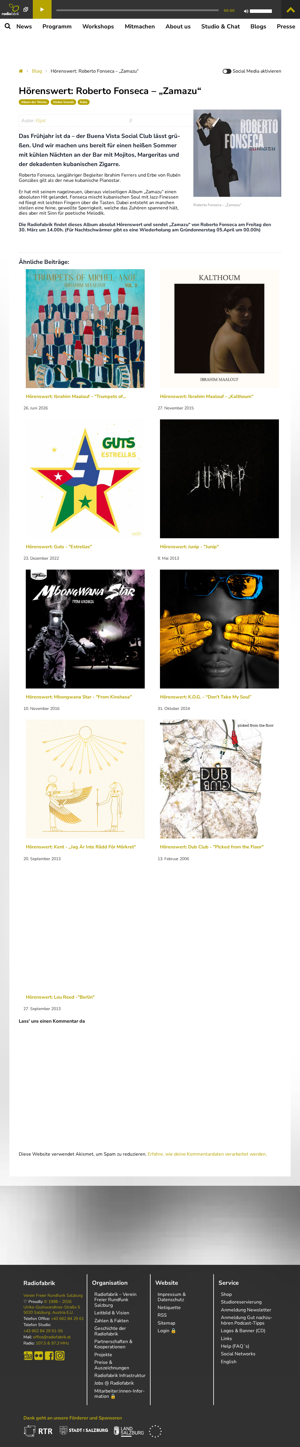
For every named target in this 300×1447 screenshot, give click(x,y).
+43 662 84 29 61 (67, 1318)
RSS (162, 1315)
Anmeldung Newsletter (246, 1310)
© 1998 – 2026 (57, 1301)
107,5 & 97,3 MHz (52, 1343)
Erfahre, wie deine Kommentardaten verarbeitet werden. (207, 1154)
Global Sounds (63, 102)
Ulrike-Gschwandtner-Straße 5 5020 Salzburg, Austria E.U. (51, 1310)
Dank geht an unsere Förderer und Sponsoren (72, 1418)
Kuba (83, 102)
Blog (37, 71)
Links (226, 1338)
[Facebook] (49, 1355)
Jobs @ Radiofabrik (114, 1383)
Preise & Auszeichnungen (111, 1365)
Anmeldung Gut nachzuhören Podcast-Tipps (246, 1320)
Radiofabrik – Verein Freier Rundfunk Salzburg (115, 1299)
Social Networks (238, 1354)
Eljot (41, 120)
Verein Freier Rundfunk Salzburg (53, 1295)
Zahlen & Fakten (111, 1321)
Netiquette (169, 1307)
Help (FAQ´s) (235, 1346)
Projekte (103, 1355)
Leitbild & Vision (111, 1313)
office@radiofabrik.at (52, 1337)
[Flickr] (38, 1355)
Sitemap (166, 1323)
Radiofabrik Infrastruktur (120, 1375)
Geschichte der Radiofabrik (110, 1331)
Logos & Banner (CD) (243, 1331)
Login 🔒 (167, 1331)
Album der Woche (34, 102)
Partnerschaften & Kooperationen (113, 1344)
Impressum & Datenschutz (172, 1297)
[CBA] (28, 1355)
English (228, 1362)
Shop (226, 1294)
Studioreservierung (241, 1302)
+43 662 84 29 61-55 (43, 1331)
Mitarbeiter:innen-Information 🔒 (119, 1394)
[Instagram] (59, 1355)
